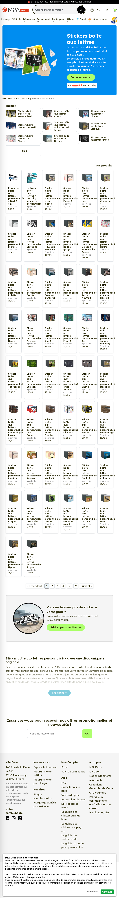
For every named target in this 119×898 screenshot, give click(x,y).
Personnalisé (43, 19)
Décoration (29, 19)
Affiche (70, 19)
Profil (64, 767)
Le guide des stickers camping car (71, 827)
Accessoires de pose (73, 799)
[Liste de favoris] (98, 10)
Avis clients (95, 780)
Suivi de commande (73, 771)
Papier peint (58, 19)
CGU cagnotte (97, 792)
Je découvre (79, 77)
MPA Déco (95, 767)
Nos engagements (100, 775)
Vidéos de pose (70, 795)
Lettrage (5, 19)
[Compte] (106, 10)
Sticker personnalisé (64, 627)
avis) (82, 85)
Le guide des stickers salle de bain (70, 815)
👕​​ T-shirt (81, 19)
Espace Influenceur (45, 767)
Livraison (94, 771)
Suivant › (86, 586)
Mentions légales (99, 812)
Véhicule (16, 19)
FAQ (63, 782)
